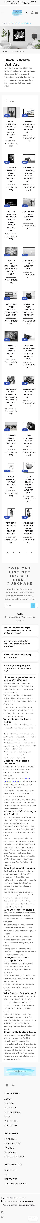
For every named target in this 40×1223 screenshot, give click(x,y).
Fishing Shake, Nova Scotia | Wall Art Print (29, 126)
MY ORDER (9, 1148)
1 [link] (7, 552)
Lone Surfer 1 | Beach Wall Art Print (29, 265)
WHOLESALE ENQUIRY (15, 1184)
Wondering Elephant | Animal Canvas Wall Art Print (28, 174)
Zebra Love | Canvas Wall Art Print (29, 393)
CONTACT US (10, 1125)
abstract (7, 781)
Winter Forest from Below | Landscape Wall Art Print (11, 267)
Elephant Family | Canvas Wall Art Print (11, 441)
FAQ (6, 1175)
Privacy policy (27, 1201)
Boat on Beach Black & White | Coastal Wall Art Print (28, 352)
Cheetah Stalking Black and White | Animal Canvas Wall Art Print (11, 221)
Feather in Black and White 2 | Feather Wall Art (11, 528)
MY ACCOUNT (10, 1139)
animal (27, 778)
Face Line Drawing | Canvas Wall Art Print (11, 482)
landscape (16, 781)
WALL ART (9, 1103)
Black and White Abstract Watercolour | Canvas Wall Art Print (11, 397)
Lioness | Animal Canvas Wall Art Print (11, 350)
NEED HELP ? (10, 1170)
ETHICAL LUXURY (12, 1112)
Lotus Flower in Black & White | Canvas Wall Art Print (29, 485)
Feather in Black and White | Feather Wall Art (29, 528)
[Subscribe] (33, 605)
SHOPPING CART (12, 1143)
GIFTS (7, 1117)
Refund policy (13, 1201)
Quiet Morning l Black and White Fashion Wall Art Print (11, 129)
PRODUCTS (18, 51)
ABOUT (5, 51)
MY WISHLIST (10, 1152)
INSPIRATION (10, 1121)
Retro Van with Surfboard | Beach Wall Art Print (29, 309)
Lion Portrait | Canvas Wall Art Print (29, 441)
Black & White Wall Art (21, 23)
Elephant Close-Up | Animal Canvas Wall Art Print (11, 174)
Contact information (27, 1205)
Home (4, 23)
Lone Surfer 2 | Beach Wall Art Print (29, 216)
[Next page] (20, 557)
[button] (2, 12)
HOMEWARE (10, 1108)
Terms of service (10, 1205)
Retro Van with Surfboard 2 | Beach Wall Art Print (11, 309)
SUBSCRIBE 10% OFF (14, 1157)
